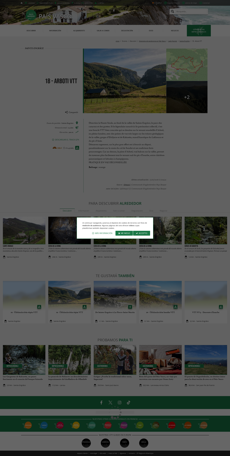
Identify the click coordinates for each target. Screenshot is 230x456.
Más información (103, 233)
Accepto (143, 233)
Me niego (125, 233)
